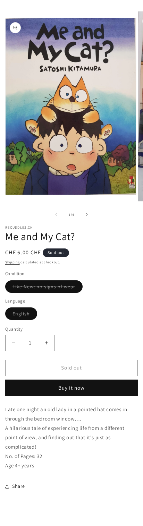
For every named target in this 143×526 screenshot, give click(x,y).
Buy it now (71, 387)
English (24, 315)
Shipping (12, 262)
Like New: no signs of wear (47, 288)
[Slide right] (86, 214)
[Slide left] (56, 214)
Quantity (14, 329)
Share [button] (18, 486)
